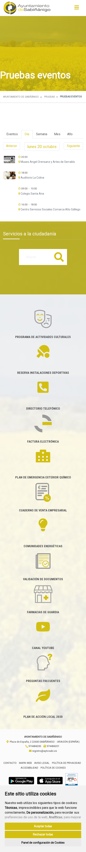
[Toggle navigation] (76, 8)
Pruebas (49, 96)
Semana (41, 134)
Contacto (10, 762)
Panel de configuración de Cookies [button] (43, 842)
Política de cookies (53, 767)
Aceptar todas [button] (43, 826)
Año (70, 134)
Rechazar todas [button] (43, 834)
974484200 (34, 746)
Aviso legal (42, 762)
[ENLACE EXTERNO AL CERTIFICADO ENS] (71, 780)
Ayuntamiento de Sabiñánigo (21, 96)
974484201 (52, 746)
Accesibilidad (29, 767)
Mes (57, 134)
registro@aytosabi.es (44, 750)
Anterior (11, 146)
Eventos (12, 134)
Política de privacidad (66, 762)
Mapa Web (25, 762)
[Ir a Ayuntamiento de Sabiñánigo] (27, 8)
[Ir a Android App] (21, 780)
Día (27, 134)
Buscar (59, 257)
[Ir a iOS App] (50, 780)
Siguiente (73, 146)
